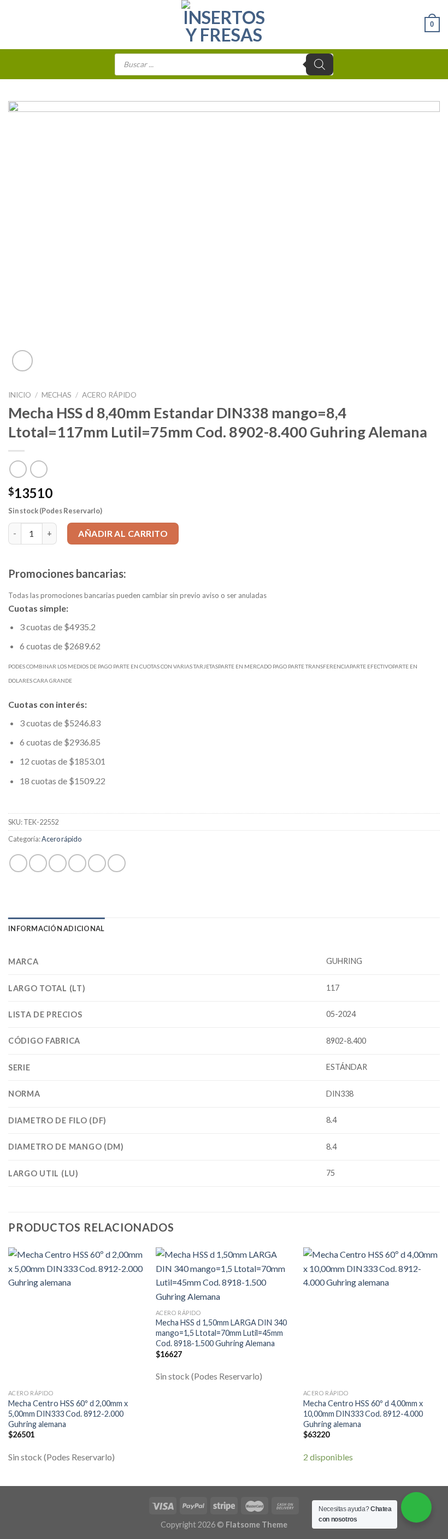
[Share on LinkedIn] (117, 863)
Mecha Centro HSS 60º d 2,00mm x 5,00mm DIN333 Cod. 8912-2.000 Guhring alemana (68, 1413)
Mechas (57, 394)
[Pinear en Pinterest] (97, 863)
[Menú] (14, 24)
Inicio (19, 394)
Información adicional (56, 928)
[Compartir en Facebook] (38, 863)
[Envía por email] (77, 863)
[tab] (56, 928)
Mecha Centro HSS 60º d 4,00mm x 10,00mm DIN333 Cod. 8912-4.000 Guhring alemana (363, 1413)
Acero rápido (109, 394)
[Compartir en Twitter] (58, 863)
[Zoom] (22, 360)
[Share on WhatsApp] (18, 863)
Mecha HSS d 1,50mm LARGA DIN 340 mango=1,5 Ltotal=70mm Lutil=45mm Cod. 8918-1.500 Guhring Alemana (221, 1332)
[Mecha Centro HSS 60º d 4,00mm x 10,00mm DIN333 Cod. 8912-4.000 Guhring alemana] (371, 1315)
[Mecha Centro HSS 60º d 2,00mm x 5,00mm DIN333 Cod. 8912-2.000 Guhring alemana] (76, 1315)
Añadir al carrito (123, 533)
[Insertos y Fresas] (224, 24)
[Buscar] (319, 64)
